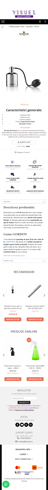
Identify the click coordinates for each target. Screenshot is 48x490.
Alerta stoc (25, 142)
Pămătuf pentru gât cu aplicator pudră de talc (13, 307)
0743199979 (25, 438)
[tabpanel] (24, 71)
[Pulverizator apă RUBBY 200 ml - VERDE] (35, 350)
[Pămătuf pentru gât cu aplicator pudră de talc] (13, 290)
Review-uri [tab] (8, 261)
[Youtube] (22, 425)
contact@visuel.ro (25, 441)
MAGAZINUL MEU (23, 449)
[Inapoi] (1, 27)
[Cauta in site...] (45, 21)
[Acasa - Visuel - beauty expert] (24, 14)
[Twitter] (26, 425)
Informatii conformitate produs (14, 256)
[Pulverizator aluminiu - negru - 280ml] (13, 350)
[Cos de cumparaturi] (39, 21)
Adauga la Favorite (23, 152)
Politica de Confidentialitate (24, 410)
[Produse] (3, 22)
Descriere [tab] (7, 201)
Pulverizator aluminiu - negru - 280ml (13, 367)
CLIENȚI (23, 454)
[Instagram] (31, 425)
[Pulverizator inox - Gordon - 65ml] (24, 71)
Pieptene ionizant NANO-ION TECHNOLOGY (35, 307)
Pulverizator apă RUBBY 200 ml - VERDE (35, 367)
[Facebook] (17, 425)
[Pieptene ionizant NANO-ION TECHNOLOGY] (35, 291)
